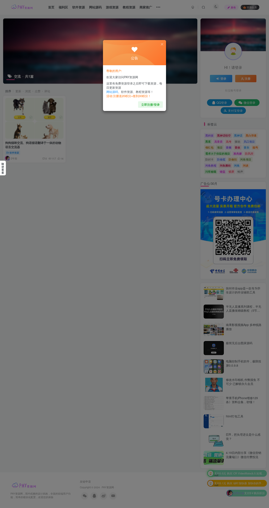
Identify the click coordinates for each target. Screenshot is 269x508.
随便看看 (2, 168)
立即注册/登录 (150, 104)
